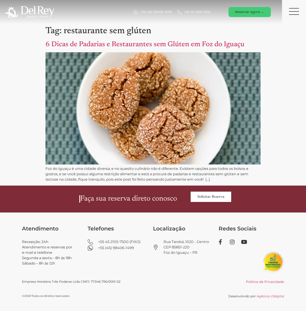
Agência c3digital (270, 296)
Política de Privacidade (265, 282)
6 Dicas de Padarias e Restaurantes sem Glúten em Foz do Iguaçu (144, 44)
